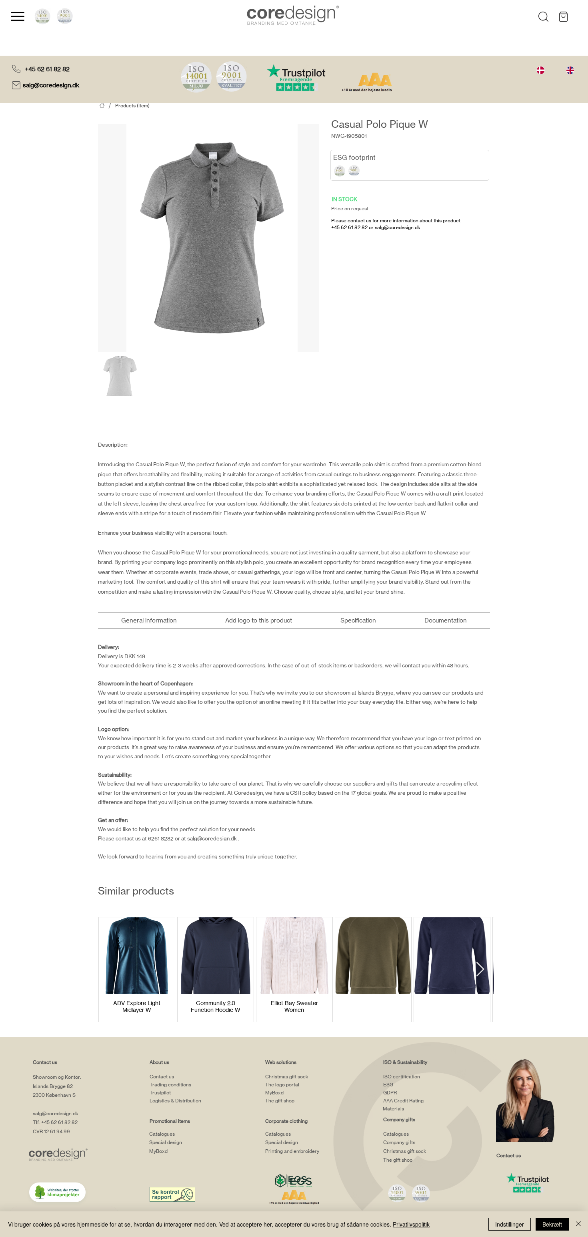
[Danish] (540, 70)
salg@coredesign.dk (52, 85)
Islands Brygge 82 (53, 1086)
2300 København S (54, 1095)
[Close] (578, 1224)
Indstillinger (509, 1224)
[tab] (149, 620)
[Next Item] (480, 969)
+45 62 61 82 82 (47, 69)
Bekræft (552, 1224)
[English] (570, 70)
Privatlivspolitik (411, 1224)
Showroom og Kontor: (57, 1077)
